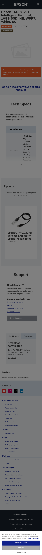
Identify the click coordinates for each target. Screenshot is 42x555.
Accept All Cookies (21, 542)
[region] (21, 543)
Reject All (21, 547)
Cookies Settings (21, 552)
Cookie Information (33, 538)
